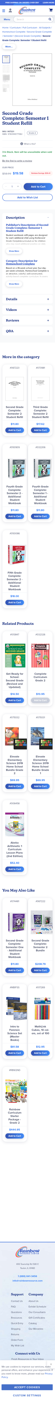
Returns (15, 1334)
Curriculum (15, 27)
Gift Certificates (37, 1317)
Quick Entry (17, 1323)
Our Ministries (36, 1328)
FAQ (13, 1306)
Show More (14, 251)
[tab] (9, 46)
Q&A (10, 331)
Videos (11, 310)
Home (5, 27)
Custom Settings (27, 1395)
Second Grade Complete (39, 31)
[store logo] (27, 10)
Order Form (17, 1340)
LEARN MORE (48, 2)
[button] (7, 68)
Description (15, 218)
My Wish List (17, 1345)
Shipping (15, 1328)
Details (11, 299)
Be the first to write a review (17, 160)
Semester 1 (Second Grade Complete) (22, 36)
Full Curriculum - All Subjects (37, 27)
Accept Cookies (27, 1387)
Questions (16, 1312)
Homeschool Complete (13, 31)
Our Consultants (37, 1312)
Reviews (12, 320)
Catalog (33, 1323)
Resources (16, 1317)
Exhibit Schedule (37, 1306)
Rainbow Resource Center (27, 1252)
